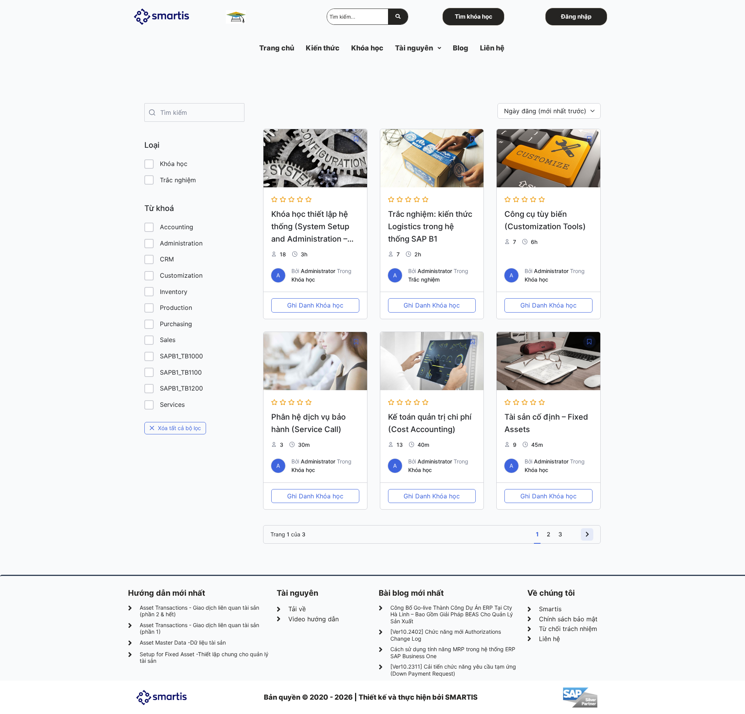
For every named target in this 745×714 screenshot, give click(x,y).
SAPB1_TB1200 (181, 388)
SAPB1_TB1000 (181, 356)
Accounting (176, 227)
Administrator (318, 271)
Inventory (173, 292)
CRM (167, 259)
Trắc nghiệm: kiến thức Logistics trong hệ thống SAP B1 (430, 226)
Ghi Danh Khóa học (315, 305)
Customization (181, 275)
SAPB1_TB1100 (181, 372)
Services (172, 404)
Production (176, 307)
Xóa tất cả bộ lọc (179, 428)
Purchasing (176, 324)
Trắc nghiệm (178, 180)
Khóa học (173, 164)
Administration (181, 243)
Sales (167, 340)
